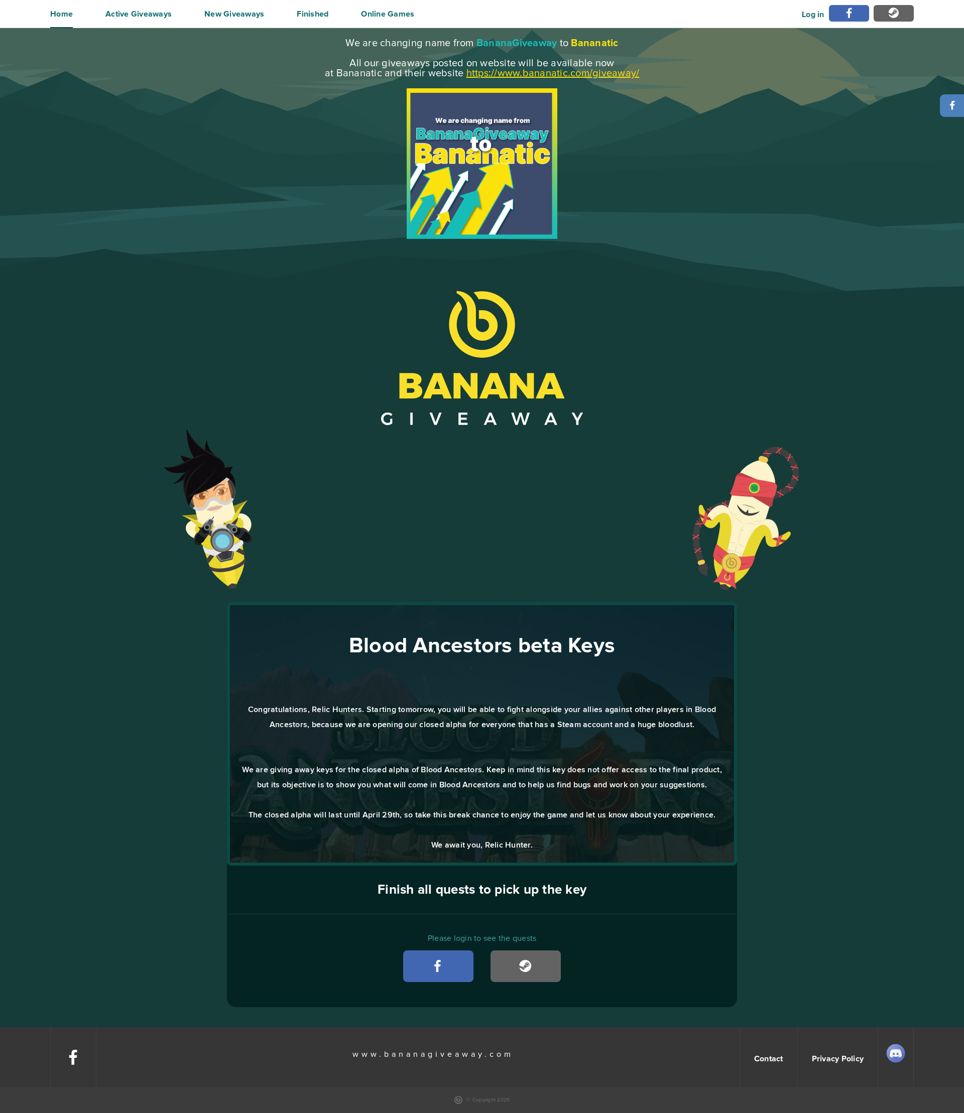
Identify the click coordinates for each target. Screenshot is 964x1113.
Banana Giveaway (482, 358)
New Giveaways (234, 14)
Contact (768, 1059)
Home (61, 14)
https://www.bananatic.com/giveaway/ (553, 73)
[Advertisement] (482, 512)
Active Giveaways (138, 14)
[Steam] (894, 13)
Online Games (387, 14)
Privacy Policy (838, 1059)
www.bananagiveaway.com (433, 1054)
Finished (312, 14)
